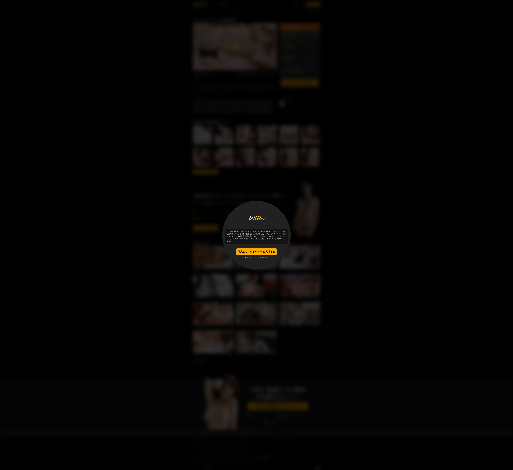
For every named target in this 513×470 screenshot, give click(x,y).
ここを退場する (262, 257)
